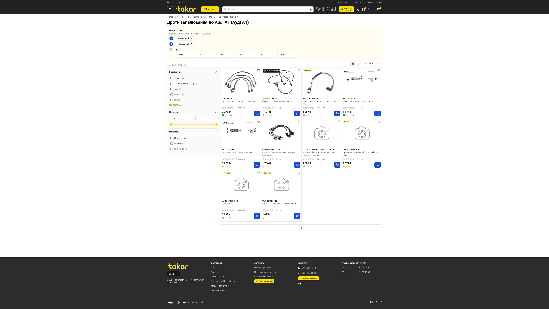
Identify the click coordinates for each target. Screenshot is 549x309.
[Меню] (170, 9)
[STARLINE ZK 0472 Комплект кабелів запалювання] (281, 82)
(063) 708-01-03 (309, 273)
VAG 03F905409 (269, 201)
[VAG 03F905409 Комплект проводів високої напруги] (281, 185)
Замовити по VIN (266, 281)
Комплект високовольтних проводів (239, 101)
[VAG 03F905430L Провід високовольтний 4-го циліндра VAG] (322, 82)
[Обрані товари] (370, 9)
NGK (177, 89)
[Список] (358, 63)
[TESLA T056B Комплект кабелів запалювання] (362, 82)
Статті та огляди (218, 290)
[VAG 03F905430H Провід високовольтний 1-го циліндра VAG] (362, 133)
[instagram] (376, 302)
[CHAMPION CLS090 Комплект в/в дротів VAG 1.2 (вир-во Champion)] (281, 133)
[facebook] (371, 302)
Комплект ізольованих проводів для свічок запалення (320, 153)
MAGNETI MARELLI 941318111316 (318, 149)
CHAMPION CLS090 (271, 149)
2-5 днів (182, 149)
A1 (188, 17)
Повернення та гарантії (265, 272)
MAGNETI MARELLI (185, 84)
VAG (177, 100)
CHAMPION (180, 78)
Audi (181, 17)
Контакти (378, 2)
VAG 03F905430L (310, 98)
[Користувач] (357, 9)
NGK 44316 (227, 98)
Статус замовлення (263, 277)
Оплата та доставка (340, 2)
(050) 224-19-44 (309, 268)
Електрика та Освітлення (203, 17)
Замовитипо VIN (348, 9)
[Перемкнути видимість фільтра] (216, 72)
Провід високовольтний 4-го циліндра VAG (320, 102)
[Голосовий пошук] (311, 9)
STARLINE (180, 94)
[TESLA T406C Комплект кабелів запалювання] (241, 133)
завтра (181, 143)
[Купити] (257, 113)
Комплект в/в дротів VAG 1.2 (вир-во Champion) (279, 153)
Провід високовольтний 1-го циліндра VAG (360, 153)
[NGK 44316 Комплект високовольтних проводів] (241, 82)
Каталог (212, 9)
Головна (172, 17)
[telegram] (299, 283)
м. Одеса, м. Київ (176, 2)
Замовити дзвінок (310, 278)
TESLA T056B (349, 98)
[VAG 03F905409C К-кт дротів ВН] (241, 185)
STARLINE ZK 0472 (271, 98)
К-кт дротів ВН (228, 204)
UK (173, 274)
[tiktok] (380, 302)
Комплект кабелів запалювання (277, 101)
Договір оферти (218, 277)
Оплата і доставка (262, 267)
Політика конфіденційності (223, 281)
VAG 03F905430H (351, 149)
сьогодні (182, 138)
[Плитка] (353, 63)
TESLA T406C (228, 149)
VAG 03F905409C (230, 201)
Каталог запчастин (220, 286)
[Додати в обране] (258, 70)
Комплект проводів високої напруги (279, 204)
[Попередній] (225, 82)
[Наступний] (257, 82)
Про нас (214, 272)
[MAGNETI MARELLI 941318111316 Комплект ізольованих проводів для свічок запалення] (322, 133)
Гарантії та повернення (361, 2)
